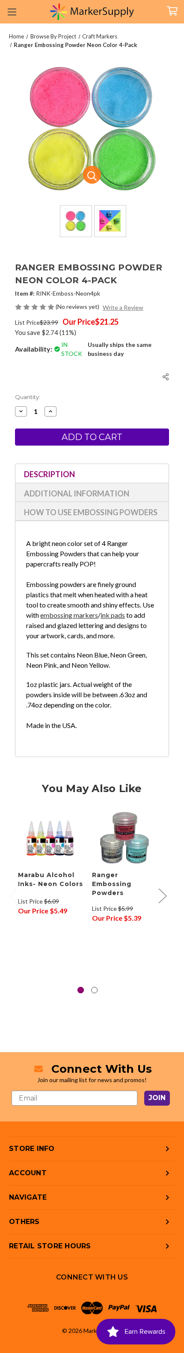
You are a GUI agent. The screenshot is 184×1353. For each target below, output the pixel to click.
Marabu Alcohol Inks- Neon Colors (50, 879)
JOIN (157, 1098)
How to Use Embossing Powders (90, 512)
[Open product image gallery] (92, 175)
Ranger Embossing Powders (111, 884)
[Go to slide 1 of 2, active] (80, 990)
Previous (13, 896)
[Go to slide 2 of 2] (94, 990)
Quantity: (27, 396)
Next (162, 896)
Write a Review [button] (123, 307)
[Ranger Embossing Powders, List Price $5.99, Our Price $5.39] (124, 838)
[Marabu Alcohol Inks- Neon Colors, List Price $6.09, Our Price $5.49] (50, 838)
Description (49, 474)
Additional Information (76, 493)
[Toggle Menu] (12, 11)
